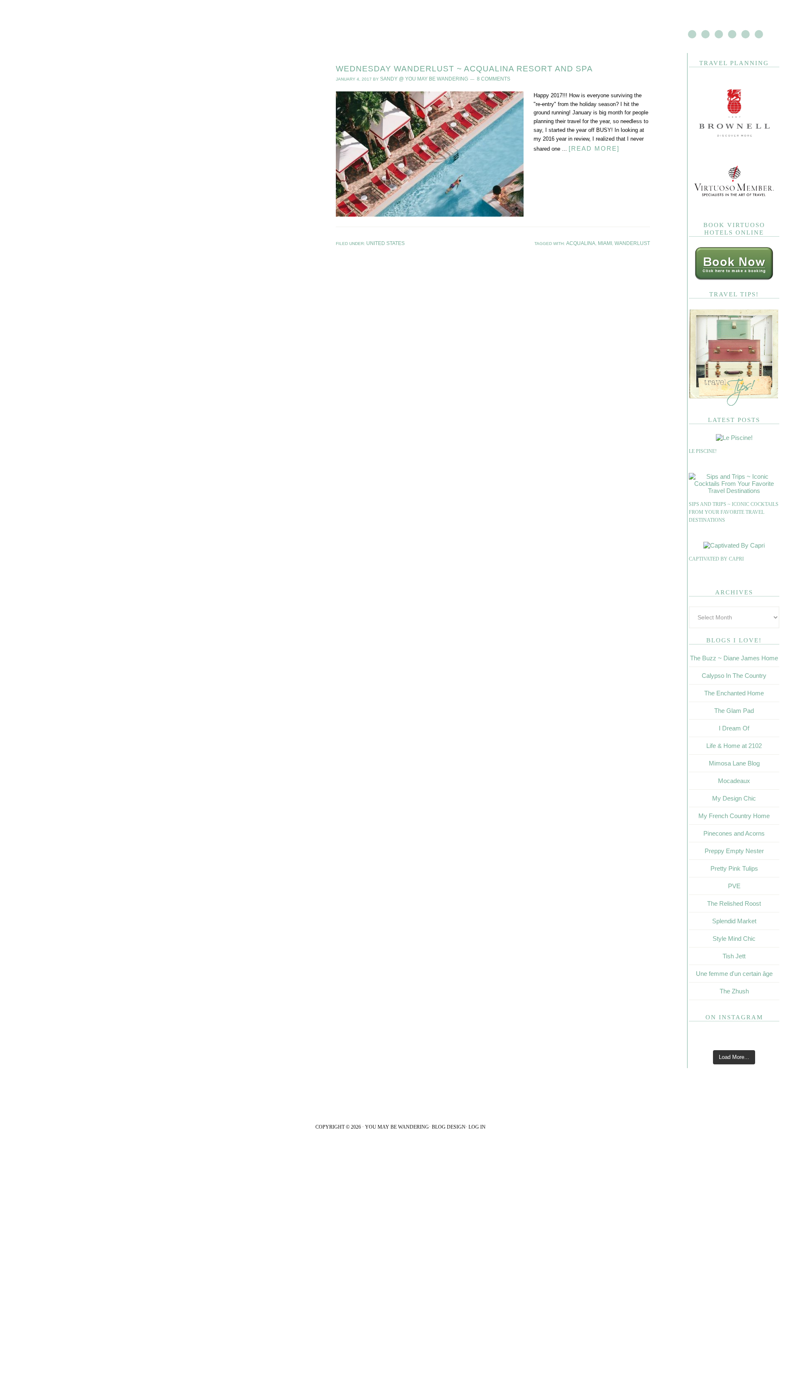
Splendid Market (734, 921)
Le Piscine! (703, 451)
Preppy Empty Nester (734, 850)
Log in (477, 1127)
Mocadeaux (734, 780)
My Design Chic (734, 798)
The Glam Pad (734, 710)
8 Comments (477, 78)
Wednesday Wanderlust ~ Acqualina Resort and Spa (464, 68)
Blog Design (449, 1127)
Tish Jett (734, 956)
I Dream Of (734, 728)
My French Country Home (734, 815)
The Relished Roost (734, 903)
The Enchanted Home (734, 693)
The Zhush (734, 991)
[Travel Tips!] (734, 404)
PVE (734, 885)
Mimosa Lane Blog (734, 763)
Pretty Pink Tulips (734, 868)
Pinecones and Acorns (734, 833)
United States (382, 242)
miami (612, 242)
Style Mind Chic (734, 938)
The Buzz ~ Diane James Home (734, 658)
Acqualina (591, 242)
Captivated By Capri (716, 559)
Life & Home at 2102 (734, 745)
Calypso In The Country (734, 675)
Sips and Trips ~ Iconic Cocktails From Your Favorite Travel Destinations (733, 512)
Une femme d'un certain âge (734, 973)
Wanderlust (635, 242)
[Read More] (591, 147)
